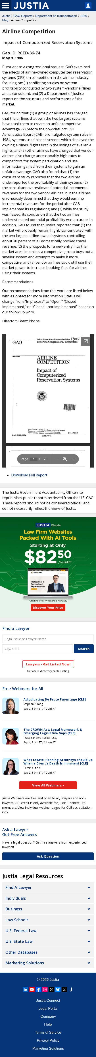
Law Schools (17, 919)
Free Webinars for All (22, 688)
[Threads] (51, 989)
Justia (6, 16)
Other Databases (21, 952)
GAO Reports (22, 16)
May (5, 20)
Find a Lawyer (15, 628)
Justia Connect (48, 1000)
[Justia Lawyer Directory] (70, 989)
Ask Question (48, 856)
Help (48, 1024)
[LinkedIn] (25, 989)
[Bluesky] (58, 989)
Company (48, 1016)
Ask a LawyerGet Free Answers (19, 832)
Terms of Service (48, 1032)
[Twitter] (64, 989)
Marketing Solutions (24, 962)
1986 (83, 16)
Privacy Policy (48, 1040)
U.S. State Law (19, 941)
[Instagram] (45, 989)
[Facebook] (38, 989)
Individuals (15, 898)
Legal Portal (48, 1008)
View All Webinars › (48, 785)
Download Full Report (29, 475)
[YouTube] (32, 989)
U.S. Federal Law (20, 930)
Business (13, 909)
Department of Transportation (56, 16)
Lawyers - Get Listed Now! (48, 664)
